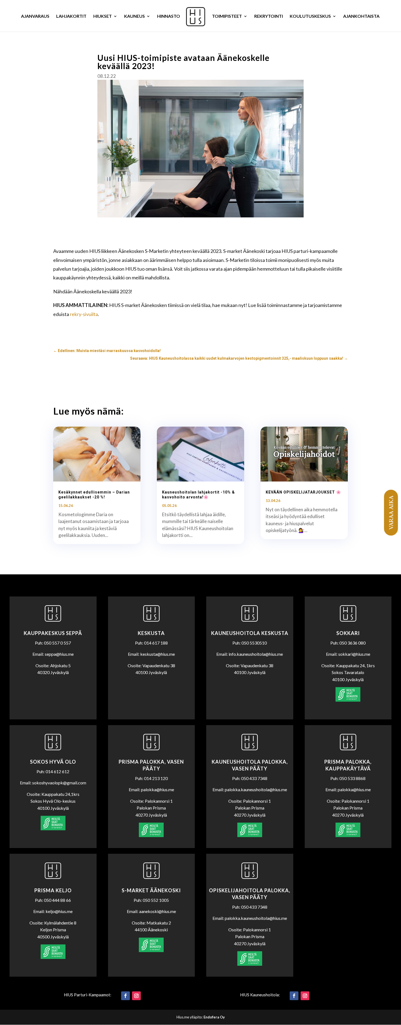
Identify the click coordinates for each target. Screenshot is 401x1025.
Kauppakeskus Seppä (53, 633)
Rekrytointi (268, 16)
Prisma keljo (53, 890)
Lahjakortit (71, 16)
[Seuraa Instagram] (136, 995)
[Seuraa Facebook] (125, 995)
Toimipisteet (227, 16)
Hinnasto (168, 16)
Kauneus (134, 16)
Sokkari (348, 633)
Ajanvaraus (35, 16)
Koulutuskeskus (310, 16)
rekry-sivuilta (84, 314)
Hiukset (102, 16)
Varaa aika (390, 513)
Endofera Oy (214, 1017)
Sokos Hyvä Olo (53, 762)
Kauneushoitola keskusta (249, 633)
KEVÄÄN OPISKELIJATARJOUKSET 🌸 (303, 492)
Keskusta (151, 633)
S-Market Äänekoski (151, 890)
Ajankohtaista (361, 16)
